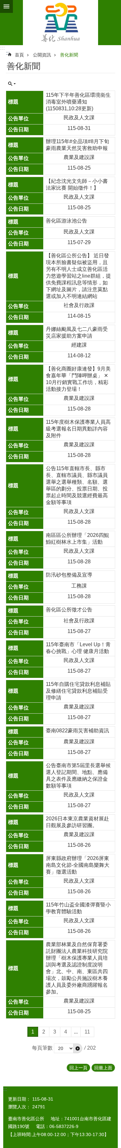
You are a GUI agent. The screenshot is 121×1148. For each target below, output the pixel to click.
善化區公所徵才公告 (69, 609)
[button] (77, 1048)
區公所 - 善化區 (60, 22)
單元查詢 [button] (12, 83)
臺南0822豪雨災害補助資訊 (77, 730)
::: (2, 48)
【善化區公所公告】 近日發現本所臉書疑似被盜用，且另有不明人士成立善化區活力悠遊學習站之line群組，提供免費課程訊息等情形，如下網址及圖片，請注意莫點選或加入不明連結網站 (78, 276)
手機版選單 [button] (6, 6)
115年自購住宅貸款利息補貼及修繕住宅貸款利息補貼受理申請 (78, 690)
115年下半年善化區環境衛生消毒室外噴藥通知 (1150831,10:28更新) (78, 101)
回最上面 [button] (103, 1067)
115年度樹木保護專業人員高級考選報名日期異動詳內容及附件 (78, 428)
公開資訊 (42, 54)
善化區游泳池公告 (66, 220)
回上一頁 (78, 1067)
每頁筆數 (42, 1048)
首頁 (19, 54)
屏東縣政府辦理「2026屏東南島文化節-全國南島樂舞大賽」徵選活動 (77, 865)
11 (87, 1031)
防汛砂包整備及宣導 (69, 575)
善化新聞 (69, 54)
